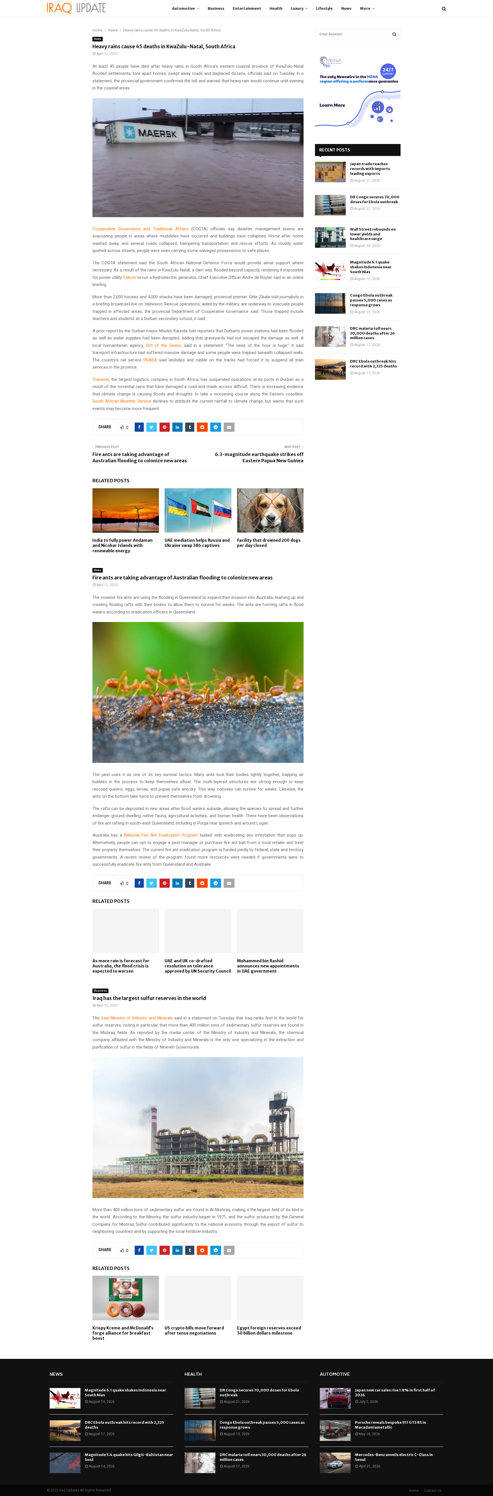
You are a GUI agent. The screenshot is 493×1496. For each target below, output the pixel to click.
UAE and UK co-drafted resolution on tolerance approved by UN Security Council (198, 966)
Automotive (183, 8)
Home (414, 1491)
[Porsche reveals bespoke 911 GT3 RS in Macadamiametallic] (335, 1430)
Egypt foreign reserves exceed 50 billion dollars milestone (269, 1330)
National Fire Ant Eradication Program (161, 835)
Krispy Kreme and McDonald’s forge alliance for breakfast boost (122, 1333)
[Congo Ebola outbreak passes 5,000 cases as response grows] (330, 303)
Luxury (297, 8)
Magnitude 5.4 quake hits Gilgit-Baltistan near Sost (129, 1457)
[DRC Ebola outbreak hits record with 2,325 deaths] (330, 369)
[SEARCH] (394, 34)
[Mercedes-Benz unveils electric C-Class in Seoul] (335, 1463)
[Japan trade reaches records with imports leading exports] (330, 172)
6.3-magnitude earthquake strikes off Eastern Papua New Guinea (259, 457)
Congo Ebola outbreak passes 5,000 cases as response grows (371, 300)
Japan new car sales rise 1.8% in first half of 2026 (395, 1392)
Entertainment (247, 8)
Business (216, 8)
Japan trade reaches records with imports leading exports (370, 168)
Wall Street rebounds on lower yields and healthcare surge (373, 234)
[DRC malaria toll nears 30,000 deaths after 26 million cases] (330, 336)
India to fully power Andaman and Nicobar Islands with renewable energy (122, 545)
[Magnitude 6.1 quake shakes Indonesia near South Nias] (330, 270)
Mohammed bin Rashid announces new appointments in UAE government (268, 966)
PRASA (150, 360)
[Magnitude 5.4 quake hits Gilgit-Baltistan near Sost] (65, 1463)
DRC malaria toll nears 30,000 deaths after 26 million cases (372, 333)
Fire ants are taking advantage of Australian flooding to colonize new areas (139, 457)
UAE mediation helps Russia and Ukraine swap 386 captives (197, 543)
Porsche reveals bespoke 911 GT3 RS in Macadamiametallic (390, 1425)
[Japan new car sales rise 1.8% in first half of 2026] (335, 1398)
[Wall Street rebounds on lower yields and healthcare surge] (330, 237)
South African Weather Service (121, 401)
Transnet (100, 379)
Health (276, 8)
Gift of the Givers (163, 345)
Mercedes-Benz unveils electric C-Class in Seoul (394, 1457)
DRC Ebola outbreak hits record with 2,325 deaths (373, 364)
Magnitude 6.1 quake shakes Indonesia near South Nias (370, 267)
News (346, 8)
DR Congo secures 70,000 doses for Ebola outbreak (374, 199)
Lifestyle (324, 8)
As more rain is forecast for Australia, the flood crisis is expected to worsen (120, 966)
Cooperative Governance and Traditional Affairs (140, 228)
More (365, 8)
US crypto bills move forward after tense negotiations (194, 1330)
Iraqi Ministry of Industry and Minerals (137, 1018)
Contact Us (433, 1491)
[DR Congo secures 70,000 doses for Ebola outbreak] (330, 205)
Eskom (129, 277)
